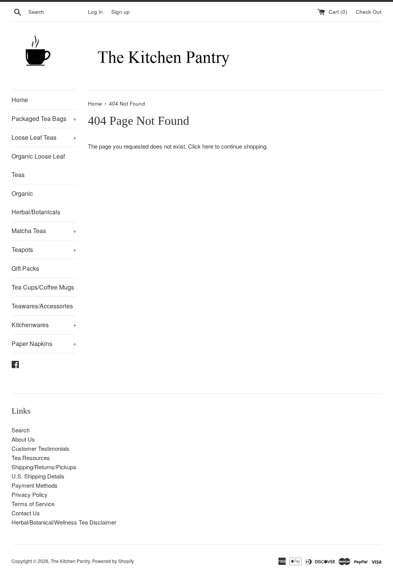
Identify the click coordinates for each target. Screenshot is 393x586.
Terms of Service (33, 504)
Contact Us (26, 513)
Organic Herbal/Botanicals (36, 202)
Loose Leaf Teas (44, 137)
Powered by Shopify (113, 561)
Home (20, 99)
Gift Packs (25, 268)
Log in (95, 11)
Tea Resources (31, 458)
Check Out (368, 11)
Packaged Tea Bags (44, 118)
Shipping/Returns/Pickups (44, 467)
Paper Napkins (44, 343)
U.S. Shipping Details (38, 476)
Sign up (120, 11)
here (207, 146)
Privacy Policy (30, 494)
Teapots (44, 249)
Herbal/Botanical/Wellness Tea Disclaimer (64, 522)
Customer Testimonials (40, 448)
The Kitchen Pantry (70, 561)
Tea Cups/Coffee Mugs (43, 287)
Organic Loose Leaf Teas (38, 165)
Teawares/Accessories (42, 305)
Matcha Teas (44, 230)
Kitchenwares (44, 324)
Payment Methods (35, 485)
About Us (23, 439)
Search (21, 430)
